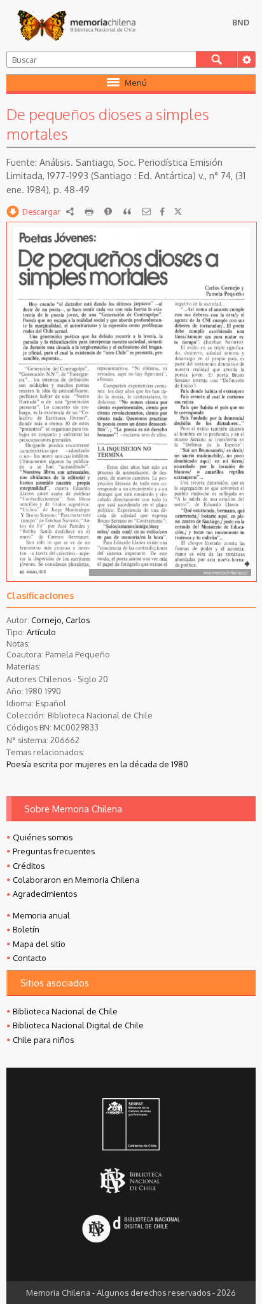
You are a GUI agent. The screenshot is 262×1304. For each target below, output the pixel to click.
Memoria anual (41, 915)
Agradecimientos (45, 894)
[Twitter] (178, 211)
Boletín (26, 929)
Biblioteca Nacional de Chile (65, 1011)
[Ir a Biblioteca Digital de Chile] (131, 1230)
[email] (146, 211)
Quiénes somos (42, 837)
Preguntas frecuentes (54, 851)
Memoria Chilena (76, 25)
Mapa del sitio (39, 944)
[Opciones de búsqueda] (246, 59)
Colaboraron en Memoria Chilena (76, 880)
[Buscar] (216, 59)
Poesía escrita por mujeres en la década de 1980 (97, 764)
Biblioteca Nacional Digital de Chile (78, 1025)
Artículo (41, 632)
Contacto (29, 958)
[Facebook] (162, 211)
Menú (136, 82)
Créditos (29, 866)
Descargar (41, 211)
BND (240, 22)
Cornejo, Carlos (60, 620)
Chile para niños (43, 1040)
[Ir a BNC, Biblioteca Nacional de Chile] (131, 1181)
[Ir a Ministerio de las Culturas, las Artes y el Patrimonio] (131, 1125)
